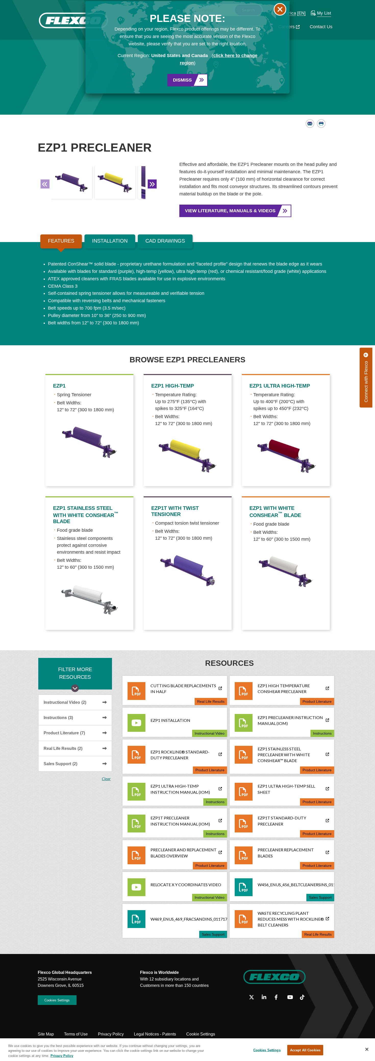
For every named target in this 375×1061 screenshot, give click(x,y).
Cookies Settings (267, 1050)
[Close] (366, 1049)
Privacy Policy (62, 1056)
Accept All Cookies (305, 1050)
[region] (187, 1049)
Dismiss (182, 80)
